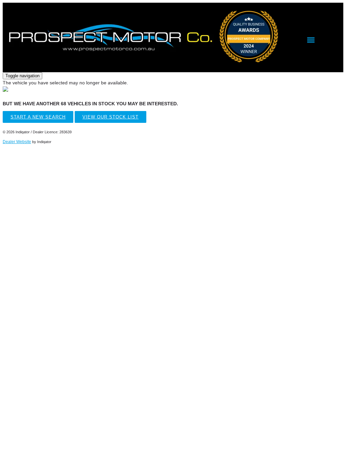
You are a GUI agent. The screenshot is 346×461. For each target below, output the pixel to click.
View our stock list (110, 116)
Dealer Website (17, 141)
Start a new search (38, 116)
